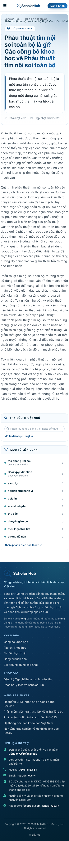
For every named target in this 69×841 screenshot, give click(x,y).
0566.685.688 (28, 769)
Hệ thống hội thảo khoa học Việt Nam (28, 723)
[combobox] (34, 429)
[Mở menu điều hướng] (5, 6)
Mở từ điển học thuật (17, 436)
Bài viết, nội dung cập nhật (21, 664)
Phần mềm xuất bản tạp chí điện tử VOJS (30, 717)
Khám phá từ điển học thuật (21, 545)
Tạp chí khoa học (15, 647)
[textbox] (34, 429)
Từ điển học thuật (15, 653)
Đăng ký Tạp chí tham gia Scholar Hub (28, 679)
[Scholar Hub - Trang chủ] (28, 5)
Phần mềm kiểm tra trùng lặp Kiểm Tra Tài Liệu (33, 711)
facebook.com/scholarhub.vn (41, 805)
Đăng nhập (57, 5)
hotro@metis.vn (26, 775)
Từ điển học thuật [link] (36, 19)
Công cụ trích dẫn (15, 659)
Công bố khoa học (16, 641)
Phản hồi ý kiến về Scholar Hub (24, 684)
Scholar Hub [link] (12, 19)
